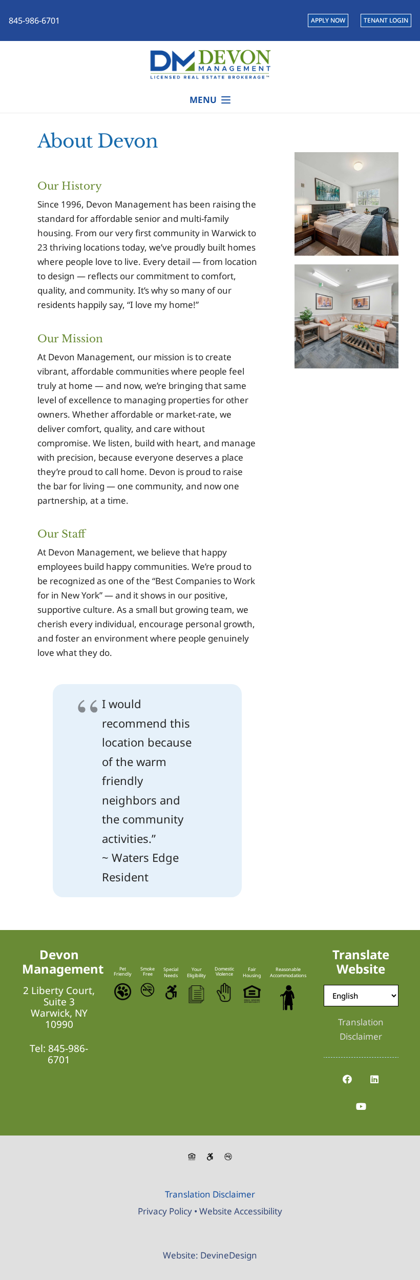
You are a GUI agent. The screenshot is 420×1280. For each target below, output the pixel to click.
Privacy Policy (165, 1211)
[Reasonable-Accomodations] (288, 997)
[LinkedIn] (374, 1079)
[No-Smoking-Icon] (147, 990)
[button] (210, 100)
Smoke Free (147, 971)
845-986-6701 (68, 1054)
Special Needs (170, 972)
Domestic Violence (224, 971)
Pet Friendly (123, 971)
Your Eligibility (196, 972)
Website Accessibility (240, 1211)
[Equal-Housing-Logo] (252, 994)
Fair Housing (252, 972)
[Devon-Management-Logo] (209, 64)
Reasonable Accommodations (288, 972)
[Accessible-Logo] (170, 992)
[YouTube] (360, 1106)
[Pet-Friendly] (123, 992)
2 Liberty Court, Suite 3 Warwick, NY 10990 (59, 1007)
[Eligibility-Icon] (196, 994)
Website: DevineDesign (210, 1255)
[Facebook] (347, 1079)
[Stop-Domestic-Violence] (224, 992)
